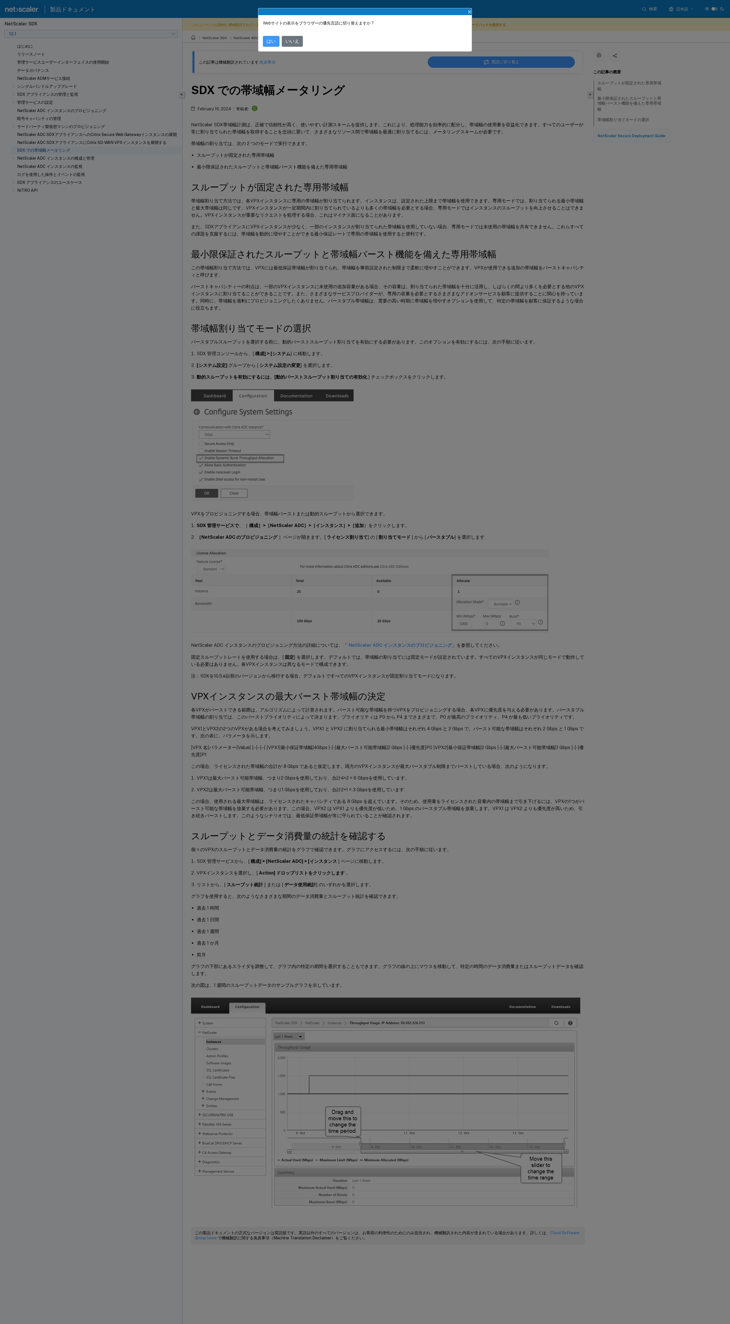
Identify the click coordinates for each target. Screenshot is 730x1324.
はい (271, 41)
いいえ (292, 41)
